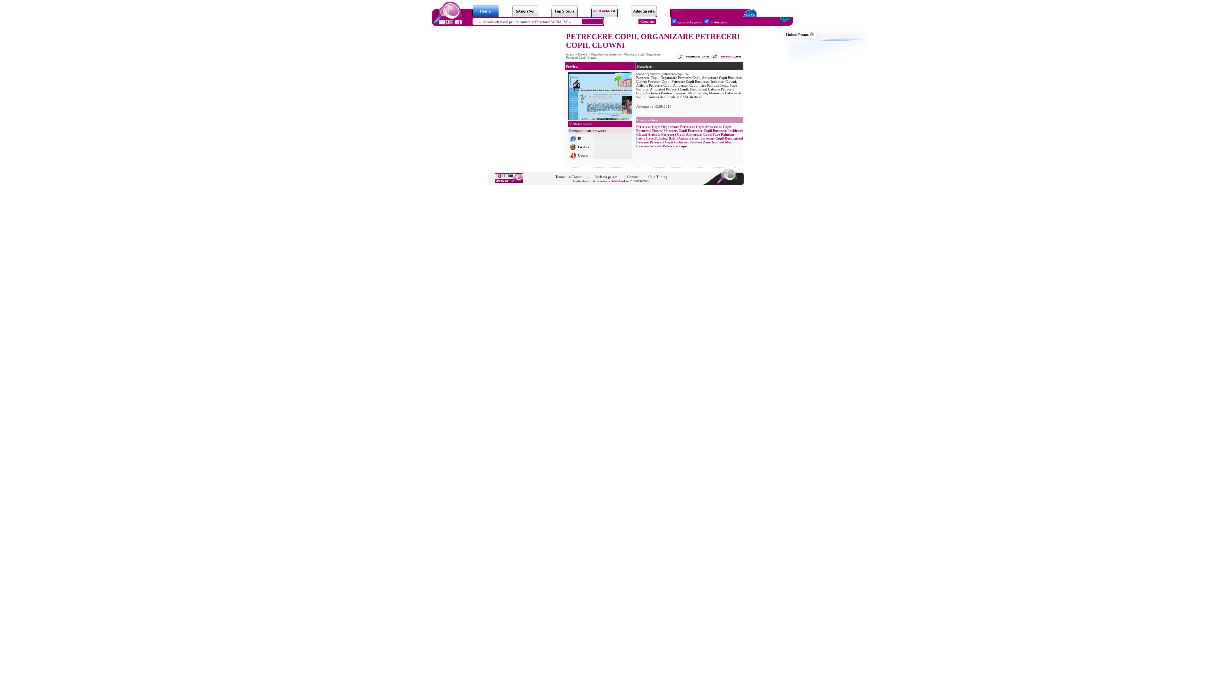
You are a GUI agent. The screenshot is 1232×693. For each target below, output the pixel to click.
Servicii (583, 54)
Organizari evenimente (606, 54)
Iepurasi (718, 142)
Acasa (570, 54)
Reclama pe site (606, 177)
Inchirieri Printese (688, 142)
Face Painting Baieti (662, 138)
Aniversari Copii (699, 134)
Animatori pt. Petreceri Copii (701, 138)
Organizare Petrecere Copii (682, 127)
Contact (632, 177)
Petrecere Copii (648, 127)
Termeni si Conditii (569, 177)
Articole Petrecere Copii (666, 134)
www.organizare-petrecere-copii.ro (662, 74)
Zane (707, 142)
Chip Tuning (657, 177)
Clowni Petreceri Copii (669, 131)
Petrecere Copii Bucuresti (707, 131)
